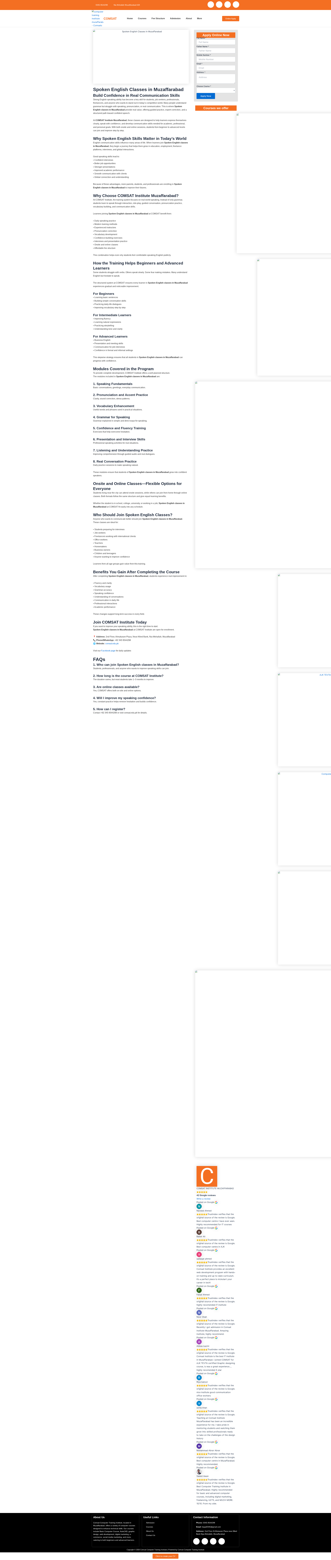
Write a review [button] (203, 1198)
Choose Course (204, 86)
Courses (142, 18)
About (189, 18)
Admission (175, 18)
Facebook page (108, 651)
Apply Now (205, 96)
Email (199, 64)
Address (201, 72)
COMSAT (110, 18)
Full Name (201, 38)
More (199, 18)
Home (130, 18)
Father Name (203, 46)
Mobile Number (204, 55)
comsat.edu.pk (112, 643)
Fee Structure (158, 18)
